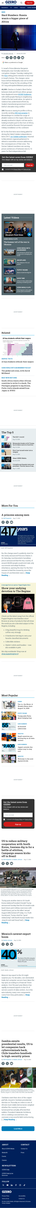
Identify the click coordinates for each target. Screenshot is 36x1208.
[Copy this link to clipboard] (18, 57)
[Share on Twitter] (11, 57)
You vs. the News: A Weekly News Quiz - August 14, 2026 (25, 706)
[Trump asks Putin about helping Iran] (9, 716)
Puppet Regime (22, 270)
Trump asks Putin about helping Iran (25, 717)
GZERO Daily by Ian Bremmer (7, 1174)
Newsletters (5, 7)
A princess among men (15, 515)
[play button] (18, 229)
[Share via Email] (22, 57)
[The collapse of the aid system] (10, 262)
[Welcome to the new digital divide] (9, 758)
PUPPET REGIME (31, 7)
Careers (4, 1160)
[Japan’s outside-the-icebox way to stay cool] (9, 748)
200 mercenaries (21, 113)
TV (11, 7)
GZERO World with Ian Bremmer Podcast (16, 368)
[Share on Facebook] (7, 57)
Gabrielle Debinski (8, 53)
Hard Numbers (22, 724)
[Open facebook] (16, 1185)
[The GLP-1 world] (6, 438)
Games (20, 701)
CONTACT (25, 1144)
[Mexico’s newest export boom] (18, 958)
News (3, 12)
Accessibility (22, 1196)
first (6, 76)
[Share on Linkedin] (14, 57)
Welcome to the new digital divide (25, 760)
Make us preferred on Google (14, 62)
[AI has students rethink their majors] (18, 347)
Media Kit (4, 1152)
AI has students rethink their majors (18, 362)
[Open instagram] (20, 1185)
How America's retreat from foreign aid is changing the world (24, 254)
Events (4, 1156)
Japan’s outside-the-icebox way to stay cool (25, 749)
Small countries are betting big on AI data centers (26, 738)
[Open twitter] (3, 1185)
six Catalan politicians (18, 137)
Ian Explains (21, 260)
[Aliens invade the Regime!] (10, 271)
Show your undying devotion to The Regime (16, 589)
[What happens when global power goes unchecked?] (10, 289)
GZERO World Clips (11, 239)
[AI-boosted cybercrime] (9, 726)
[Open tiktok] (24, 1185)
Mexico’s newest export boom (16, 935)
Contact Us (24, 1148)
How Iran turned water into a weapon (23, 451)
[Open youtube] (7, 1185)
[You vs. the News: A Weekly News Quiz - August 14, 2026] (9, 705)
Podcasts (22, 7)
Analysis (20, 733)
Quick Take (21, 278)
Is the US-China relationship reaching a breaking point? (24, 281)
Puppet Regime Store (24, 585)
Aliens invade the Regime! (24, 272)
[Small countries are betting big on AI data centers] (9, 737)
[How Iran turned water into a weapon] (6, 452)
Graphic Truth (7, 359)
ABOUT (5, 1144)
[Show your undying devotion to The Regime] (18, 603)
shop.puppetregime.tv (10, 654)
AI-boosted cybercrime (22, 728)
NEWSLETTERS (9, 1165)
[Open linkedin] (11, 1185)
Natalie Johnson (17, 859)
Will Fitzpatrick (7, 518)
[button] (29, 3)
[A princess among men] (18, 536)
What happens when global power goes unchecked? (24, 290)
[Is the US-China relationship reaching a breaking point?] (10, 280)
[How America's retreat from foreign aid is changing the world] (10, 252)
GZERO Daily (5, 1169)
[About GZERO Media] (6, 459)
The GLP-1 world (18, 437)
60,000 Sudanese (24, 94)
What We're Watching (9, 378)
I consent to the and (18, 169)
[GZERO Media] (12, 3)
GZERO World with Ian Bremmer (23, 249)
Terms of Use (27, 169)
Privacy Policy (17, 169)
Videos (16, 7)
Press (22, 1152)
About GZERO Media (19, 458)
